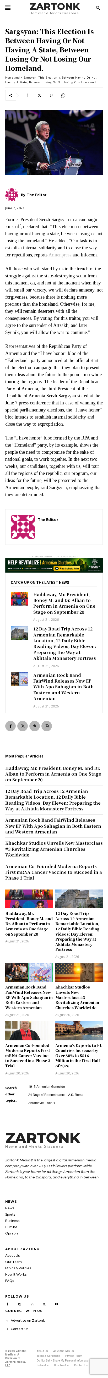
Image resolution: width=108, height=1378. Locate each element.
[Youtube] (56, 1303)
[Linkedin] (32, 1303)
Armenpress (59, 254)
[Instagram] (20, 1303)
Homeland (12, 77)
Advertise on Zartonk (28, 1320)
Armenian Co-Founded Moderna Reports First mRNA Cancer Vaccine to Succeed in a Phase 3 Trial (27, 1055)
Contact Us (19, 1329)
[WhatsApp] (63, 95)
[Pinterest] (51, 95)
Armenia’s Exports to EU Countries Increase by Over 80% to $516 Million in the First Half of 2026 (79, 1055)
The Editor (48, 519)
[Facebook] (27, 95)
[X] (39, 95)
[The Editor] (23, 527)
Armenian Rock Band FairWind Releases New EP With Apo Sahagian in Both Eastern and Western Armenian (63, 687)
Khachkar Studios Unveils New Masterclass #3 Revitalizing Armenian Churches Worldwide (77, 997)
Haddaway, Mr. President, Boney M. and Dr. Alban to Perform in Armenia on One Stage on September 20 (64, 603)
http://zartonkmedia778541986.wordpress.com (67, 527)
